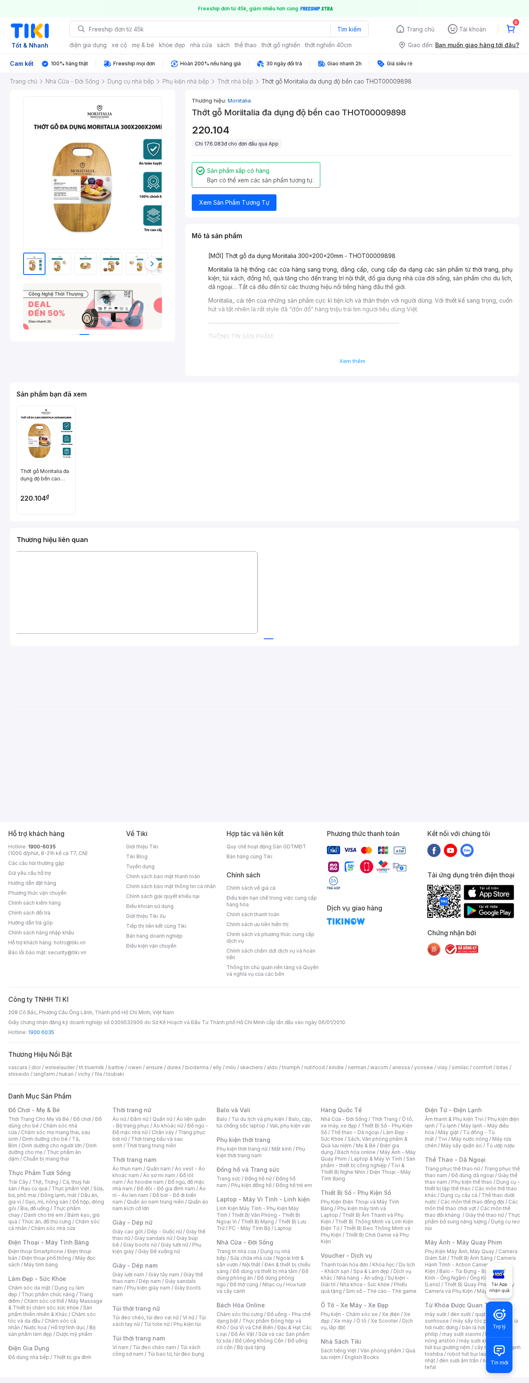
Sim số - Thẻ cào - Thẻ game (381, 1291)
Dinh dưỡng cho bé (45, 1139)
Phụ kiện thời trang (243, 1139)
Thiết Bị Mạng (257, 1221)
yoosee (423, 1067)
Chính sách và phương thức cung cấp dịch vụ (270, 937)
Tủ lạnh (448, 1126)
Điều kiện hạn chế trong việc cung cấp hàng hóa (271, 901)
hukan (66, 1074)
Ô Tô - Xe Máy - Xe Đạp (354, 1305)
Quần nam (158, 1169)
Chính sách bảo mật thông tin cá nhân (171, 886)
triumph (291, 1067)
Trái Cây (18, 1182)
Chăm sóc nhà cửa (53, 1228)
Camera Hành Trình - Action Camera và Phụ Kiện (470, 1264)
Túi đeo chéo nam (154, 1347)
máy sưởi (435, 1314)
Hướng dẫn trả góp (30, 923)
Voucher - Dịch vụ (346, 1255)
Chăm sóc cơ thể (44, 1301)
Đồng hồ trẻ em (294, 1185)
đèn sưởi (460, 1314)
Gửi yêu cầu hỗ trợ (29, 873)
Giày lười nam (128, 1274)
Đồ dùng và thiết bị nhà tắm (265, 1271)
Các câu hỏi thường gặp (36, 863)
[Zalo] (467, 850)
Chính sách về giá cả (251, 888)
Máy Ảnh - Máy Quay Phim (463, 1242)
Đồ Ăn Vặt (242, 1334)
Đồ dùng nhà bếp (28, 1357)
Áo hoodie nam (145, 1182)
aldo (272, 1067)
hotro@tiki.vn (70, 942)
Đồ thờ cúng (244, 1284)
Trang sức (229, 1178)
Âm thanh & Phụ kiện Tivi (454, 1119)
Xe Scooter (384, 1321)
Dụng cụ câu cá (459, 1195)
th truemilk (91, 1067)
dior (36, 1067)
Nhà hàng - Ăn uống (360, 1278)
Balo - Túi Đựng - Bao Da (469, 1271)
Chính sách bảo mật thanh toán (163, 876)
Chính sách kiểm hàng (34, 903)
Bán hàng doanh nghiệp (154, 936)
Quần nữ (162, 1119)
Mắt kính (282, 1149)
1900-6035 (42, 846)
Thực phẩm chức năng (48, 1294)
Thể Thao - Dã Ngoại (455, 1159)
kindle (336, 1067)
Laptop (283, 1228)
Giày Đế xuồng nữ (159, 1251)
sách (223, 44)
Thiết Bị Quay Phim (467, 1284)
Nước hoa (35, 1327)
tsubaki (115, 1074)
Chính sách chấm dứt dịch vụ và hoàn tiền (270, 954)
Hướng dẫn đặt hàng (32, 883)
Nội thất (251, 1264)
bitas (502, 1067)
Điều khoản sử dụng (150, 906)
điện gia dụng (88, 44)
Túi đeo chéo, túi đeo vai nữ (145, 1317)
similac (460, 1067)
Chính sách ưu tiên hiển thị (257, 924)
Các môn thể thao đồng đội (472, 1202)
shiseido (18, 1074)
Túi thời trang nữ (136, 1308)
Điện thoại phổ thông (46, 1258)
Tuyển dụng (140, 866)
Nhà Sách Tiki (341, 1341)
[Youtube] (450, 850)
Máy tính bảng (41, 1264)
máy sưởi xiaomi (478, 1341)
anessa (401, 1067)
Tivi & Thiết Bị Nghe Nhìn (363, 1168)
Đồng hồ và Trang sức (248, 1169)
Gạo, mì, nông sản (46, 1202)
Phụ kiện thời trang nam (261, 1152)
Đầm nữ (139, 1119)
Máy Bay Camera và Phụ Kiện (470, 1287)
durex (174, 1067)
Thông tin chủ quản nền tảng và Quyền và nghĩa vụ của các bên (272, 970)
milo (231, 1067)
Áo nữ (119, 1119)
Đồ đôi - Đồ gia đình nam (166, 1188)
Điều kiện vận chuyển (151, 946)
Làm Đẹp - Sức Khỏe (37, 1278)
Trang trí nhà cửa (236, 1251)
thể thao (246, 44)
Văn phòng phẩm (380, 1350)
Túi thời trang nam (138, 1338)
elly (217, 1067)
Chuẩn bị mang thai (46, 1159)
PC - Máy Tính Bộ (249, 1228)
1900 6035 (41, 1032)
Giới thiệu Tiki (142, 846)
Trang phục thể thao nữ (452, 1169)
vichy (84, 1074)
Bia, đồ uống (34, 1208)
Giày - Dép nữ (132, 1222)
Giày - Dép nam (134, 1265)
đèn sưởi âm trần (459, 1360)
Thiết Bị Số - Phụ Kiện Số (356, 1192)
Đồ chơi (82, 1119)
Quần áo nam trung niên (155, 1202)
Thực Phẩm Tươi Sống (39, 1172)
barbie (116, 1067)
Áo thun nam (127, 1169)
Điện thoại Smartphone (35, 1251)
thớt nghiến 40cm (328, 44)
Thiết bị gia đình (72, 1357)
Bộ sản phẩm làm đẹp (51, 1330)
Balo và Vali (233, 1109)
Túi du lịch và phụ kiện (257, 1119)
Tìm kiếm (349, 29)
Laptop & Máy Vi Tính (376, 1159)
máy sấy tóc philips (476, 1321)
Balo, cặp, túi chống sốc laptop (264, 1122)
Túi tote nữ (156, 1324)
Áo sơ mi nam (159, 1175)
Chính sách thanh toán (252, 914)
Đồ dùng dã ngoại (472, 1175)
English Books (362, 1357)
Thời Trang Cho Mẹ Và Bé (38, 1119)
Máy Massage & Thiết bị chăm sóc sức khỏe (55, 1304)
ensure (154, 1067)
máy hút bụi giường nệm (468, 1344)
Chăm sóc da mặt (29, 1288)
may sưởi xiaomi (461, 1334)
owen (135, 1067)
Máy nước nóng (469, 1139)
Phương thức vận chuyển (37, 893)
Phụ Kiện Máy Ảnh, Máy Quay (459, 1251)
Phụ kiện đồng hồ (251, 1185)
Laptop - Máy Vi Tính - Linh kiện (263, 1199)
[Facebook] (434, 850)
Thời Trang (385, 1119)
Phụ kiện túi (187, 1324)
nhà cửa (201, 44)
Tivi (442, 1139)
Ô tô (361, 1321)
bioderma (197, 1067)
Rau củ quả (34, 1188)
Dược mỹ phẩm (74, 1334)
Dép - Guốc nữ (164, 1231)
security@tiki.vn (67, 952)
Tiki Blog (137, 856)
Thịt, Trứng (45, 1182)
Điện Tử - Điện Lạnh (453, 1109)
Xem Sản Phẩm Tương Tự (234, 202)
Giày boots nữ (140, 1245)
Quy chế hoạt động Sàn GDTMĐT (266, 846)
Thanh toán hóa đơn (344, 1264)
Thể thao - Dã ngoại (355, 1132)
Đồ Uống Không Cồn (259, 1341)
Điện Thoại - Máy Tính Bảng (48, 1242)
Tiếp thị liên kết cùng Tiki (156, 926)
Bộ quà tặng (251, 1347)
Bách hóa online (356, 1152)
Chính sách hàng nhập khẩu (41, 932)
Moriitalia (239, 100)
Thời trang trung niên (151, 1145)
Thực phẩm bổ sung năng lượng (472, 1218)
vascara (17, 1067)
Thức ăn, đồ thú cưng (46, 1221)
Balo (222, 1119)
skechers (251, 1067)
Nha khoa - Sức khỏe (365, 1284)
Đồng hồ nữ (258, 1178)
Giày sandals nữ (153, 1238)
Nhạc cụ (272, 1284)
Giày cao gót (127, 1231)
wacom (379, 1067)
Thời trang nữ (131, 1109)
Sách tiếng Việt (338, 1350)
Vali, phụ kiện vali (289, 1126)
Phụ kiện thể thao (471, 1182)
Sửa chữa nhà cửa (251, 1258)
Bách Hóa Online (241, 1305)
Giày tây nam (163, 1274)
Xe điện (391, 1314)
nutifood (314, 1067)
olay (442, 1067)
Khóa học (383, 1264)
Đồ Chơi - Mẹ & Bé (34, 1109)
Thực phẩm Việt (70, 1188)
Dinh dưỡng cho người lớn (51, 1145)
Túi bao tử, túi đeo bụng (176, 1354)
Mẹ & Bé (366, 1145)
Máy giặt (448, 1132)
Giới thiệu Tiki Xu (146, 916)
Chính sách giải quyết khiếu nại (163, 896)
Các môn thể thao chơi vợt (471, 1205)
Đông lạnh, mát (58, 1195)
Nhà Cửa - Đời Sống (245, 1242)
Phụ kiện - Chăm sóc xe (349, 1314)
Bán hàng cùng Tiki (249, 856)
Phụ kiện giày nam (148, 1288)
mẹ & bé (143, 44)
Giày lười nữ (174, 1245)
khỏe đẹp (172, 44)
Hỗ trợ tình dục (68, 1327)
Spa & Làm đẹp (371, 1271)
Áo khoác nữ (168, 1126)
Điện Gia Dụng (28, 1348)
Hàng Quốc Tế (341, 1109)
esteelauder (60, 1067)
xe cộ (119, 44)
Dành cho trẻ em (43, 1215)
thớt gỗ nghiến (281, 44)
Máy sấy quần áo (461, 1145)
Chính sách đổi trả (29, 913)
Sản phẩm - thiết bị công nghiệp (368, 1162)
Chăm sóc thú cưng (240, 1314)
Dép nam (150, 1281)
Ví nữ (188, 1317)
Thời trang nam (134, 1159)
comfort (482, 1067)
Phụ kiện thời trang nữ (242, 1149)
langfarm (44, 1074)
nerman (357, 1067)
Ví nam (120, 1347)
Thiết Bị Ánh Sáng (471, 1258)
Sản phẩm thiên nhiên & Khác (50, 1310)
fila (98, 1074)
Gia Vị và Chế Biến (251, 1327)
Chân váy (163, 1132)
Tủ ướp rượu (500, 1145)
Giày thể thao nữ (484, 1215)
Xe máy (343, 1321)
